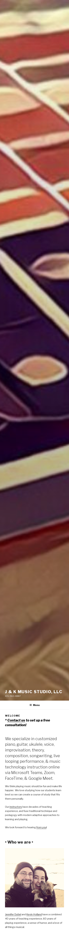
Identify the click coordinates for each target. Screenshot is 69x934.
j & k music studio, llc (33, 691)
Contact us (16, 720)
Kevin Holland (34, 914)
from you (41, 827)
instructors (16, 806)
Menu (36, 705)
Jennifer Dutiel (13, 914)
